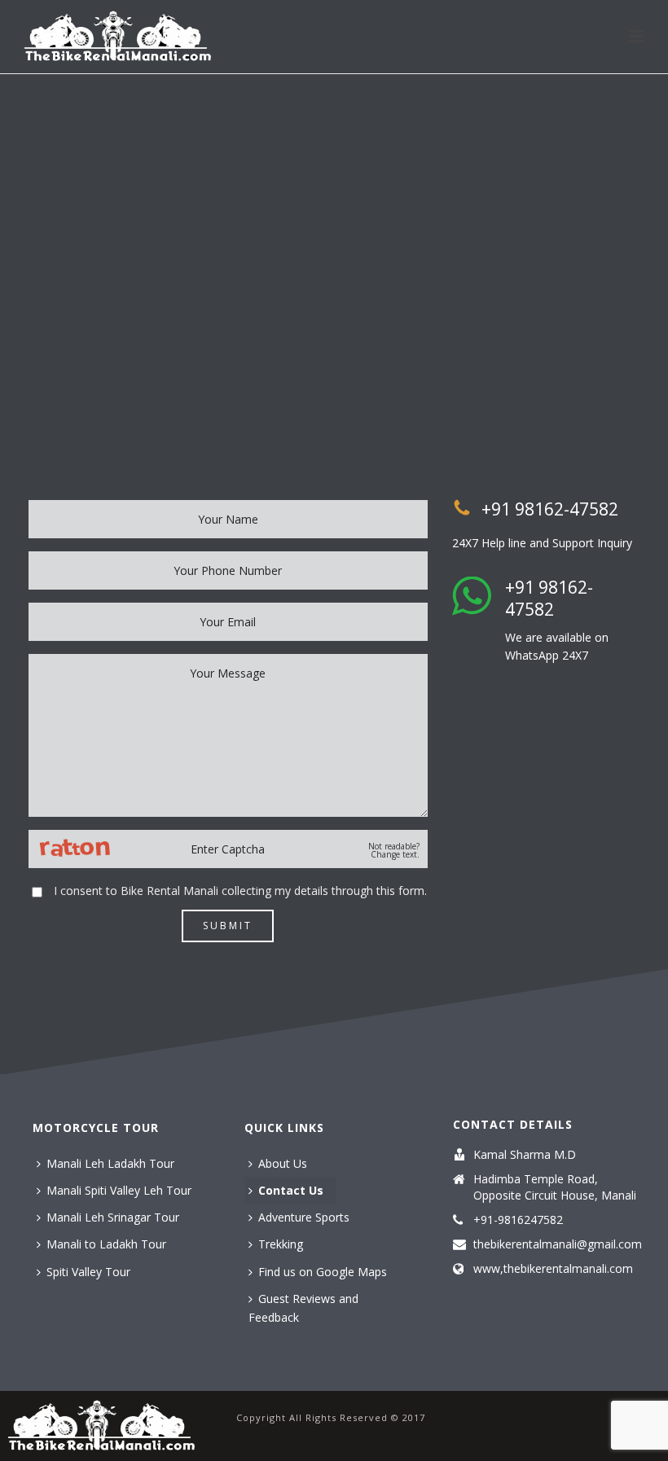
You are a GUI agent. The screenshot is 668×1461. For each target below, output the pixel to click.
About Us (282, 1163)
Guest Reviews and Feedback (303, 1308)
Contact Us (290, 1190)
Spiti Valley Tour (88, 1271)
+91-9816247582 (518, 1220)
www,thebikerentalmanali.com (553, 1268)
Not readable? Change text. (394, 850)
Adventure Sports (303, 1217)
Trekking (280, 1244)
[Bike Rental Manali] (102, 1424)
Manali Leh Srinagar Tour (112, 1217)
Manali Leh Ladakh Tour (110, 1163)
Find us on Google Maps (322, 1271)
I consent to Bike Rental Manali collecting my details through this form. (240, 890)
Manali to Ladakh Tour (106, 1244)
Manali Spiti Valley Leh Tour (118, 1190)
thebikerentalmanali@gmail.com (557, 1244)
